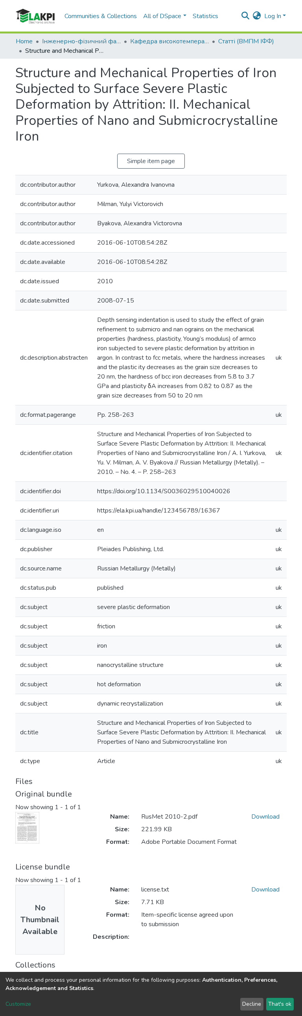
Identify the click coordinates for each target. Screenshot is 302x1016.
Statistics (205, 16)
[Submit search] (245, 16)
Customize (18, 1004)
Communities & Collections (100, 16)
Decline (251, 1004)
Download (265, 816)
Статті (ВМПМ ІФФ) (246, 41)
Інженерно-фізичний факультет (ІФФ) (81, 41)
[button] (257, 16)
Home (24, 41)
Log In (272, 16)
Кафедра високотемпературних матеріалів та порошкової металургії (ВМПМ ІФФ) (169, 41)
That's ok (279, 1004)
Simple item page (151, 161)
